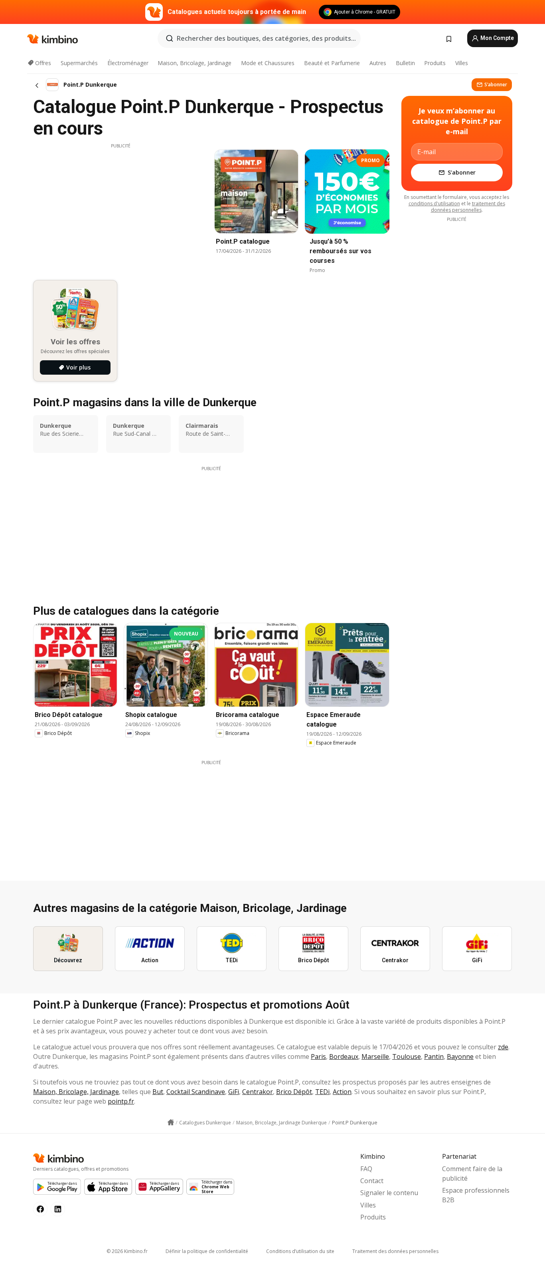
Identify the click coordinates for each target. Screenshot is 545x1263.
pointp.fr (121, 1101)
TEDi (322, 1091)
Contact (371, 1180)
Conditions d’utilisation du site (300, 1251)
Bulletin (405, 63)
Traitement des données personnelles (395, 1251)
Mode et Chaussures (267, 63)
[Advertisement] (120, 205)
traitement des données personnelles (468, 206)
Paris (318, 1056)
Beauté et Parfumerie (332, 63)
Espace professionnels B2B (475, 1195)
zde (503, 1047)
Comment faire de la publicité (472, 1173)
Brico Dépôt (294, 1091)
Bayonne (460, 1056)
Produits (435, 63)
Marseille (375, 1056)
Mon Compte (496, 38)
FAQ (366, 1168)
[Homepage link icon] (171, 1122)
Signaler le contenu (389, 1192)
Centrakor (257, 1091)
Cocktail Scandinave (195, 1091)
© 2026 (127, 1251)
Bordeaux (343, 1056)
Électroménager (127, 63)
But (157, 1091)
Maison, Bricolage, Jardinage (194, 63)
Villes (461, 63)
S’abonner (495, 84)
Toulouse (406, 1056)
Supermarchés (79, 63)
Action (342, 1091)
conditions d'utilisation (434, 203)
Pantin (434, 1056)
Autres (377, 63)
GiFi (233, 1091)
